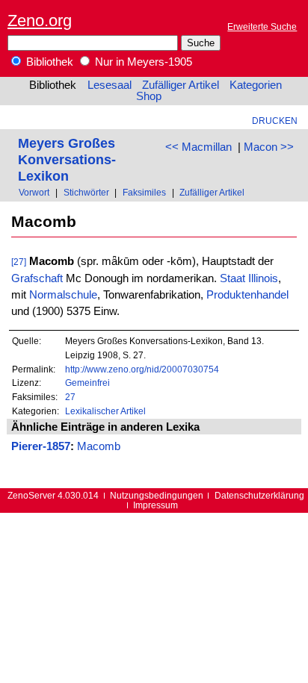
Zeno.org (39, 20)
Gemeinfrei (87, 382)
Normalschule (63, 295)
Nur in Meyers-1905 (142, 62)
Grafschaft (37, 278)
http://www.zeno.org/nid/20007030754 (142, 369)
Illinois (263, 278)
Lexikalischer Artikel (105, 411)
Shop (148, 96)
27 (70, 397)
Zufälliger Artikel (180, 85)
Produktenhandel (247, 295)
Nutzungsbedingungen (156, 495)
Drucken (275, 120)
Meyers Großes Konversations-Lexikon (67, 159)
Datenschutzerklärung (259, 495)
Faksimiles (144, 192)
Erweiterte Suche (262, 26)
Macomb (98, 446)
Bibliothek (48, 62)
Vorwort (34, 192)
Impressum (155, 505)
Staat (232, 278)
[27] (18, 261)
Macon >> (269, 147)
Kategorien (256, 85)
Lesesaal (109, 85)
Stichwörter (86, 192)
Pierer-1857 (40, 446)
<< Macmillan (198, 147)
